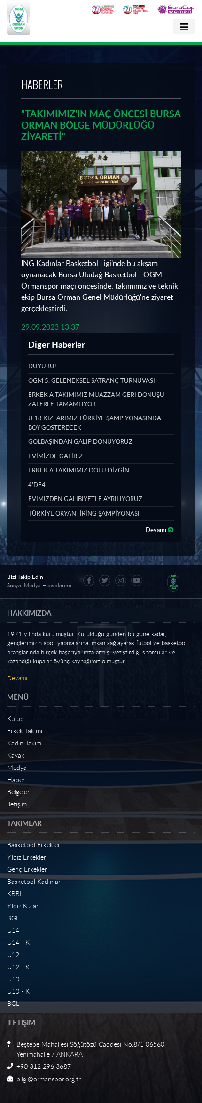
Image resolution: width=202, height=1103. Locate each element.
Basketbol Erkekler (33, 844)
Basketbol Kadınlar (34, 881)
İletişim (17, 803)
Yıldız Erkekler (26, 856)
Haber (16, 779)
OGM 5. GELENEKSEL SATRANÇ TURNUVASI (91, 380)
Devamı (157, 529)
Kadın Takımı (25, 742)
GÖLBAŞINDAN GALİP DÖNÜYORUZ (80, 441)
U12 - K (18, 966)
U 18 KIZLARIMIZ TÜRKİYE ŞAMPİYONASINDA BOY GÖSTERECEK (94, 423)
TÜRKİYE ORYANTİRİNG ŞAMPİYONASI (84, 513)
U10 (13, 978)
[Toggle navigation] (184, 26)
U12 (13, 954)
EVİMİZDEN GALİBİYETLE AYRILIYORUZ (85, 498)
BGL (13, 917)
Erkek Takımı (24, 730)
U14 (13, 930)
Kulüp (15, 718)
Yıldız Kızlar (23, 905)
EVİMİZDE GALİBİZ (55, 456)
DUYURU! (42, 366)
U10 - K (18, 991)
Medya (17, 767)
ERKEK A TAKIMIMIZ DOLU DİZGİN (78, 470)
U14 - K (18, 942)
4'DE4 (37, 484)
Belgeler (18, 791)
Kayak (15, 755)
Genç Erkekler (27, 869)
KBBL (15, 893)
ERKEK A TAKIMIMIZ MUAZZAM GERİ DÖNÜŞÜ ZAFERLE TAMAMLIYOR (96, 399)
